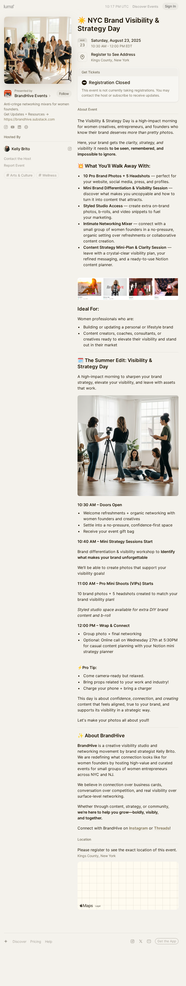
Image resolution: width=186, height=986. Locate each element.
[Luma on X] (141, 941)
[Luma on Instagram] (132, 941)
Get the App (166, 941)
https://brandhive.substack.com (29, 119)
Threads (162, 828)
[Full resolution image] (128, 289)
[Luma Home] (9, 6)
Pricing (35, 941)
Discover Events (145, 6)
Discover (19, 941)
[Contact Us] (149, 941)
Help (48, 941)
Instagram (138, 828)
